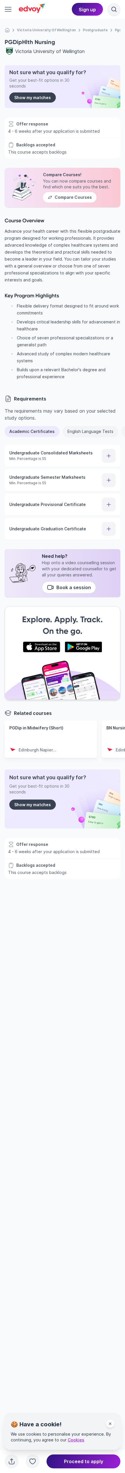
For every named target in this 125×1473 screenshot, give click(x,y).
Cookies (76, 1439)
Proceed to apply (83, 1461)
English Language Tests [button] (90, 431)
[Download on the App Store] (41, 647)
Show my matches (32, 97)
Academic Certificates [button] (32, 431)
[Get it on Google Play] (83, 647)
